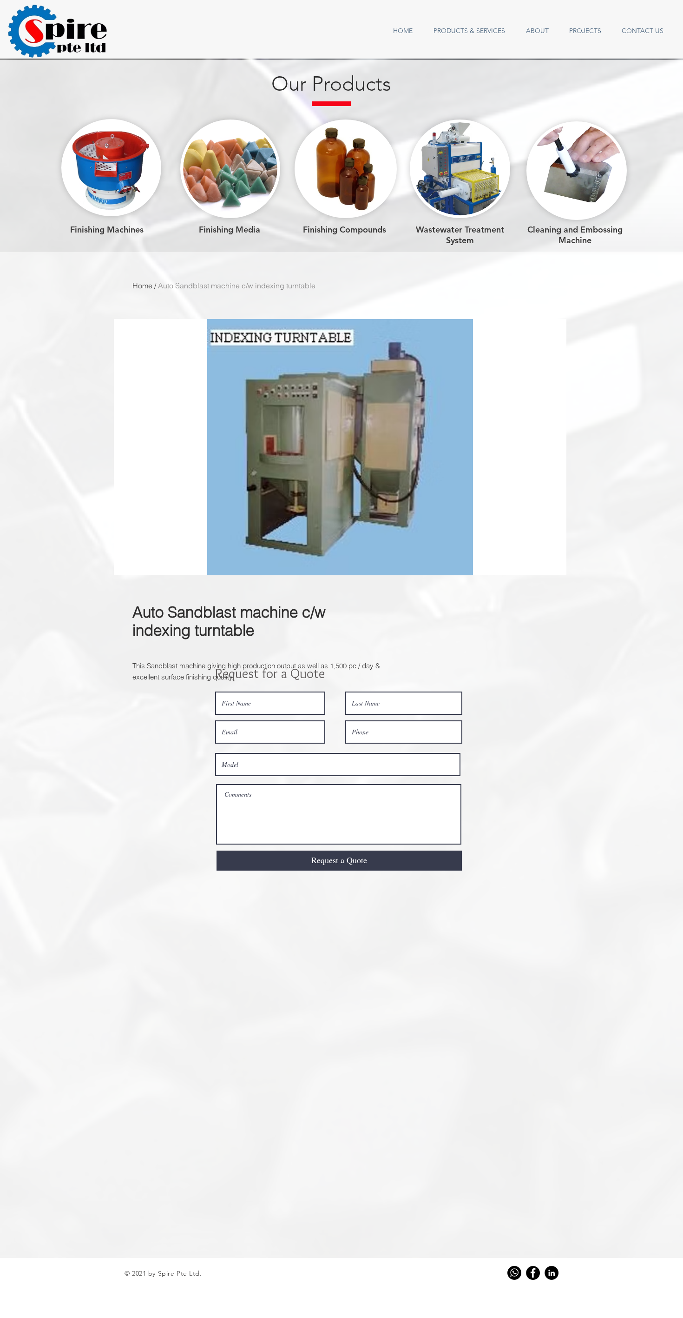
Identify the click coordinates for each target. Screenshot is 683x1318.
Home (142, 285)
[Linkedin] (551, 1273)
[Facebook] (533, 1273)
